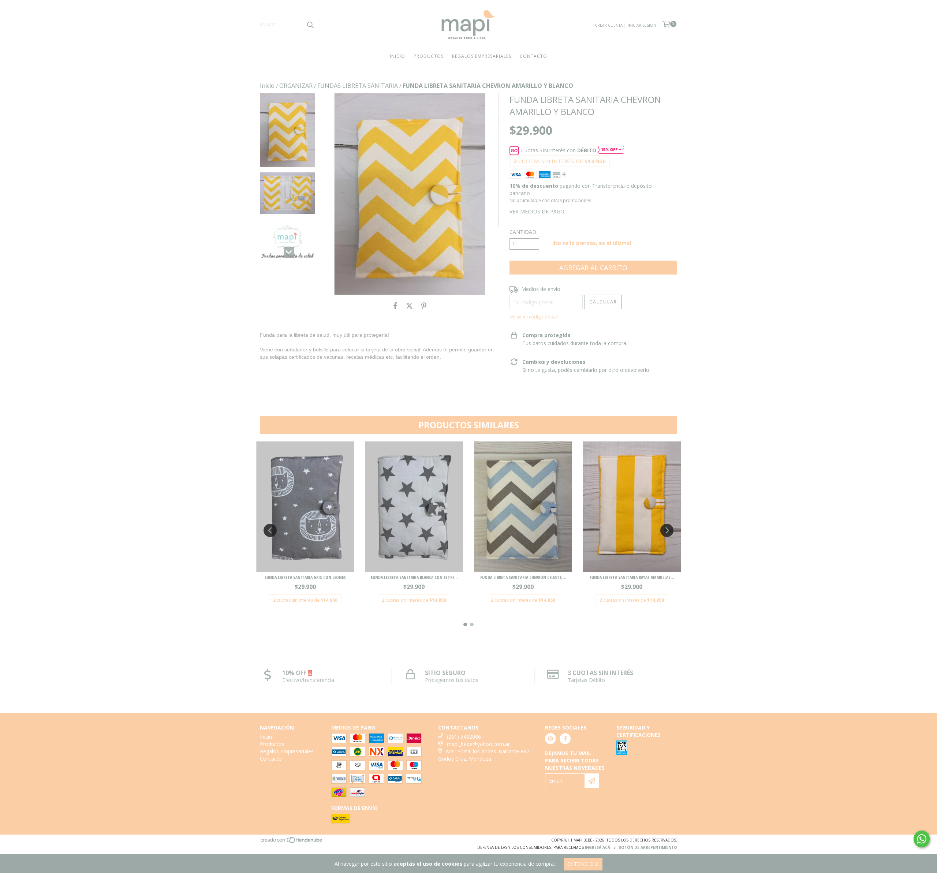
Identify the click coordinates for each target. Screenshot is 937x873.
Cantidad (522, 231)
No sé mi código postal (533, 317)
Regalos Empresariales (481, 56)
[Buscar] (310, 24)
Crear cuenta (609, 25)
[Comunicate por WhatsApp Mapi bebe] (922, 839)
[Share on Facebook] (395, 305)
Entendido (583, 864)
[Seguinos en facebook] (565, 738)
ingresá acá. (598, 847)
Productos (429, 56)
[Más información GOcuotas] (611, 150)
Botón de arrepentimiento (648, 847)
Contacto (533, 56)
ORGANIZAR (296, 85)
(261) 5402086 (464, 736)
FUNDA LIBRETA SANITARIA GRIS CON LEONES (305, 577)
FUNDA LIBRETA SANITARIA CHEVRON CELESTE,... (523, 577)
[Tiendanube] (292, 841)
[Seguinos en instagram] (550, 738)
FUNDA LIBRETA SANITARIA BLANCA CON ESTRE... (414, 577)
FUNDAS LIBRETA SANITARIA (357, 85)
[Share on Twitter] (409, 305)
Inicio (397, 56)
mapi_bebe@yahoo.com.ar (478, 743)
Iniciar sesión (642, 25)
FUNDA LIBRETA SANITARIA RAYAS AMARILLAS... (632, 577)
